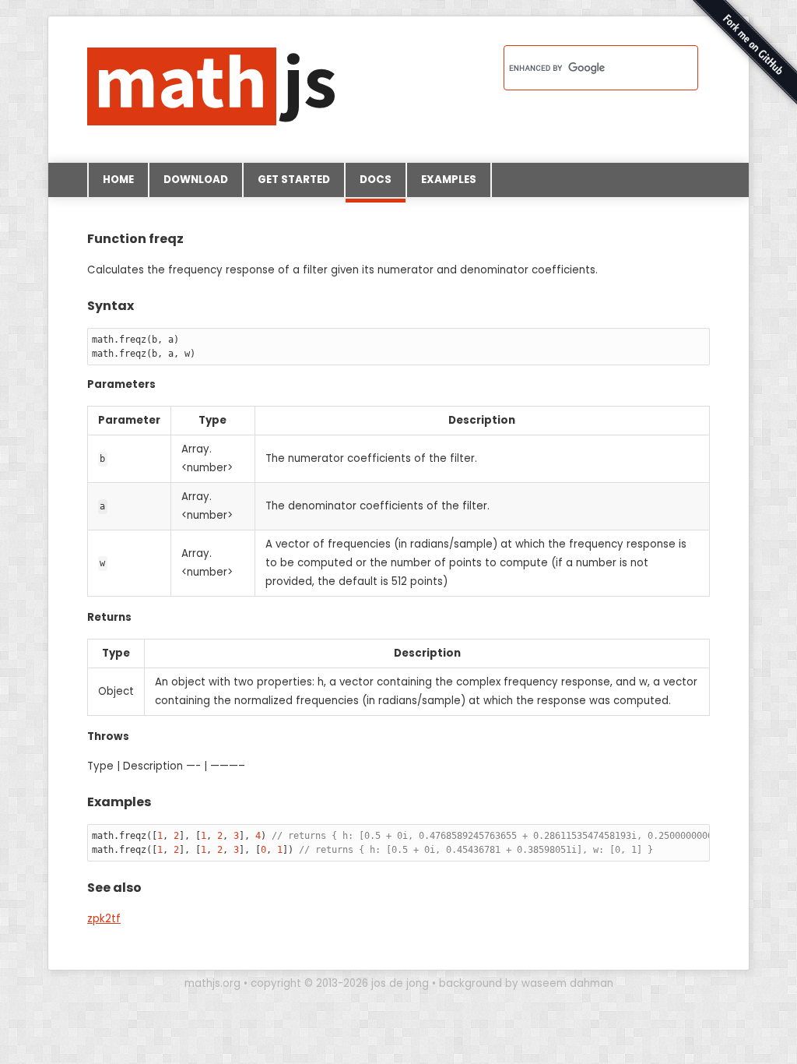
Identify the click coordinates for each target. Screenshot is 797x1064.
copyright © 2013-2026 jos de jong (340, 983)
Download (195, 179)
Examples (448, 179)
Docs (375, 179)
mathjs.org (212, 983)
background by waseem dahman (526, 983)
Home (118, 179)
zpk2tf (104, 918)
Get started (294, 179)
